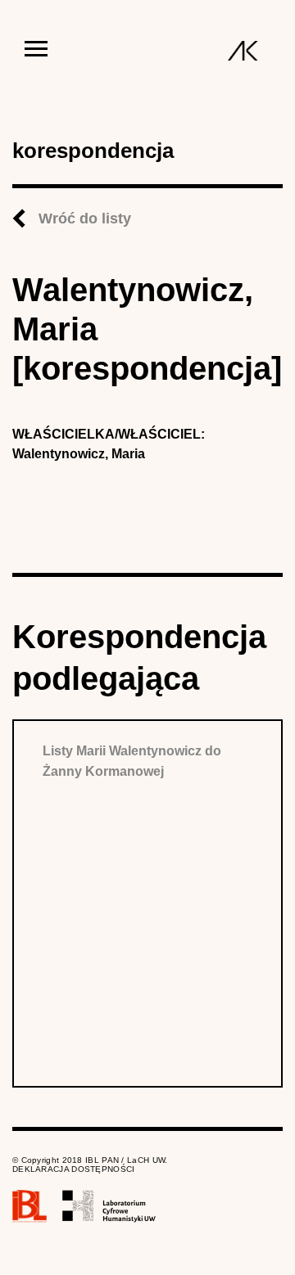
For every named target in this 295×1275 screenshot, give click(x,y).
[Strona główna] (243, 51)
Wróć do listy (85, 218)
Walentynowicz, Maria (78, 454)
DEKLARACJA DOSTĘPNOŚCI (73, 1169)
